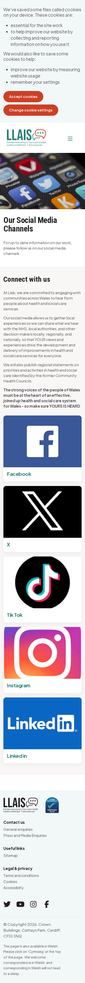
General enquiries (18, 829)
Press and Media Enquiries (25, 835)
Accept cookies (23, 96)
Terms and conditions (21, 875)
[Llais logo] (24, 136)
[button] (61, 138)
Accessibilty (13, 887)
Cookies (10, 881)
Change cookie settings (31, 110)
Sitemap (10, 855)
